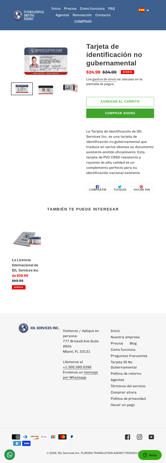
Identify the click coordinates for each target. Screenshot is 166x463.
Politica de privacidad (128, 399)
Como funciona (123, 350)
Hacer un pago (123, 405)
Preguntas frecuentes (129, 356)
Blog (133, 343)
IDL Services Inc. (69, 453)
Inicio (115, 331)
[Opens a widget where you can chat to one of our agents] (150, 455)
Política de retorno (126, 373)
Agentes (117, 380)
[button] (144, 10)
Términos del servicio (128, 386)
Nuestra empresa (125, 337)
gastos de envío (104, 79)
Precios (117, 343)
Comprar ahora (120, 113)
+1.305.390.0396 (77, 367)
